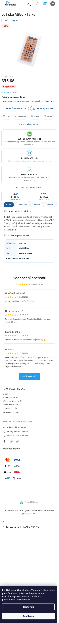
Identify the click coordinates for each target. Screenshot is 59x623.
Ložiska (22, 243)
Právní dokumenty (10, 404)
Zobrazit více (29, 376)
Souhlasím (28, 616)
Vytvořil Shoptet (32, 502)
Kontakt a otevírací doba (18, 421)
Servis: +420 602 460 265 (17, 435)
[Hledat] (37, 3)
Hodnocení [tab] (22, 204)
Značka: (11, 20)
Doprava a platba (10, 408)
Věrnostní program (11, 412)
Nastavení (28, 606)
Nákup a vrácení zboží (12, 401)
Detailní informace (14, 108)
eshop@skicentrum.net (17, 427)
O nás (5, 394)
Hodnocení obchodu (29, 277)
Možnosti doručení (9, 92)
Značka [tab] (50, 204)
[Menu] (52, 3)
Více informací (23, 599)
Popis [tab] (8, 204)
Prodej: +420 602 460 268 (17, 431)
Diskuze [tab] (37, 204)
